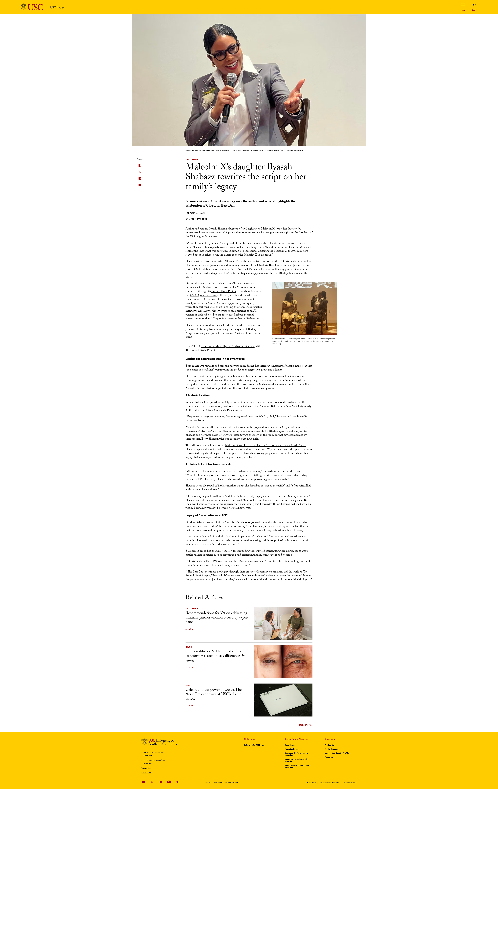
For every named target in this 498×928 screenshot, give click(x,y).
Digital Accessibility (350, 782)
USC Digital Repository (204, 295)
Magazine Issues (292, 749)
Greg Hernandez (198, 218)
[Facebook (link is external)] (143, 782)
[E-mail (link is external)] (140, 185)
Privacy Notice (311, 782)
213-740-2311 (147, 755)
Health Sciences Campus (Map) (153, 760)
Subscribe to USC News (254, 745)
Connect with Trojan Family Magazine (296, 754)
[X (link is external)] (140, 172)
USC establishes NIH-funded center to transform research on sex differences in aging (215, 656)
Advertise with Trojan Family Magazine (297, 766)
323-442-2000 (147, 763)
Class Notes (290, 745)
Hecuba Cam (146, 772)
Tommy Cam (146, 768)
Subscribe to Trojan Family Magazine (296, 760)
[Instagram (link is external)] (160, 782)
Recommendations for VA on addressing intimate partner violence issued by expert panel (217, 618)
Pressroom (329, 757)
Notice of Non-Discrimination (329, 782)
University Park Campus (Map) (153, 752)
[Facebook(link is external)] (140, 165)
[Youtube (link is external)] (169, 782)
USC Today (57, 7)
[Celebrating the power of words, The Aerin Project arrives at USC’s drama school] (283, 700)
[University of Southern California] (32, 7)
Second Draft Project (223, 291)
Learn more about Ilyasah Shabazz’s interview (228, 346)
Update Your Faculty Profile (337, 753)
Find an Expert (331, 745)
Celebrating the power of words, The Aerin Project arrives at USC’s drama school (214, 694)
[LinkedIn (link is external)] (140, 178)
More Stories (305, 724)
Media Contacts (332, 749)
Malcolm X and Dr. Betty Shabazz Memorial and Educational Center (265, 445)
